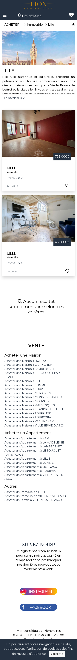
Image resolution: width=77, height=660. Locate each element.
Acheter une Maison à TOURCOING (28, 417)
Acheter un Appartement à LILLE (27, 458)
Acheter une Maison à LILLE (23, 381)
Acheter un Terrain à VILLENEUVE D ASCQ (33, 500)
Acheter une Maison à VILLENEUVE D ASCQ (34, 425)
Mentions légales (29, 631)
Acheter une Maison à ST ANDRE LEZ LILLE (34, 409)
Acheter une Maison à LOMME (25, 385)
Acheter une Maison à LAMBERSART (29, 369)
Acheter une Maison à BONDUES (26, 361)
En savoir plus (13, 98)
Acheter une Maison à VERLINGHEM (29, 421)
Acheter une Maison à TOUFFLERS (28, 413)
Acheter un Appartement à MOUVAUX (30, 467)
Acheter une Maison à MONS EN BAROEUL (33, 397)
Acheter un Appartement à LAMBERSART (33, 446)
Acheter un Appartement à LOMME (29, 462)
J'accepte (57, 654)
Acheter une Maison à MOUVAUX (26, 401)
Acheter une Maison (22, 355)
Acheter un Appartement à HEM (26, 438)
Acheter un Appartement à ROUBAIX (30, 470)
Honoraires (52, 631)
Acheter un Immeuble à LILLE (25, 492)
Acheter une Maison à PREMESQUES (29, 405)
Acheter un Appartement (27, 433)
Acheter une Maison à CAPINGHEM (28, 364)
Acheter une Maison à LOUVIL (24, 389)
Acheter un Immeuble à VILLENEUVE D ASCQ (35, 496)
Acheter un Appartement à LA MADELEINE (34, 442)
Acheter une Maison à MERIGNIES (27, 393)
